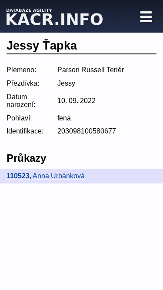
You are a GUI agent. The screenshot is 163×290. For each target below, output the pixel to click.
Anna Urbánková (59, 176)
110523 (18, 176)
